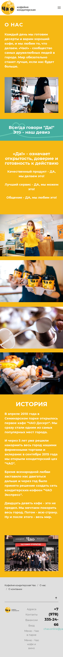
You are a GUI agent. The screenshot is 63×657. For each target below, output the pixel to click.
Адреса (31, 609)
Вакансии (31, 620)
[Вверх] (56, 598)
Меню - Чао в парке (31, 633)
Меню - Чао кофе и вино (31, 644)
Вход (31, 625)
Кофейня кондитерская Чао (20, 585)
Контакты (32, 614)
